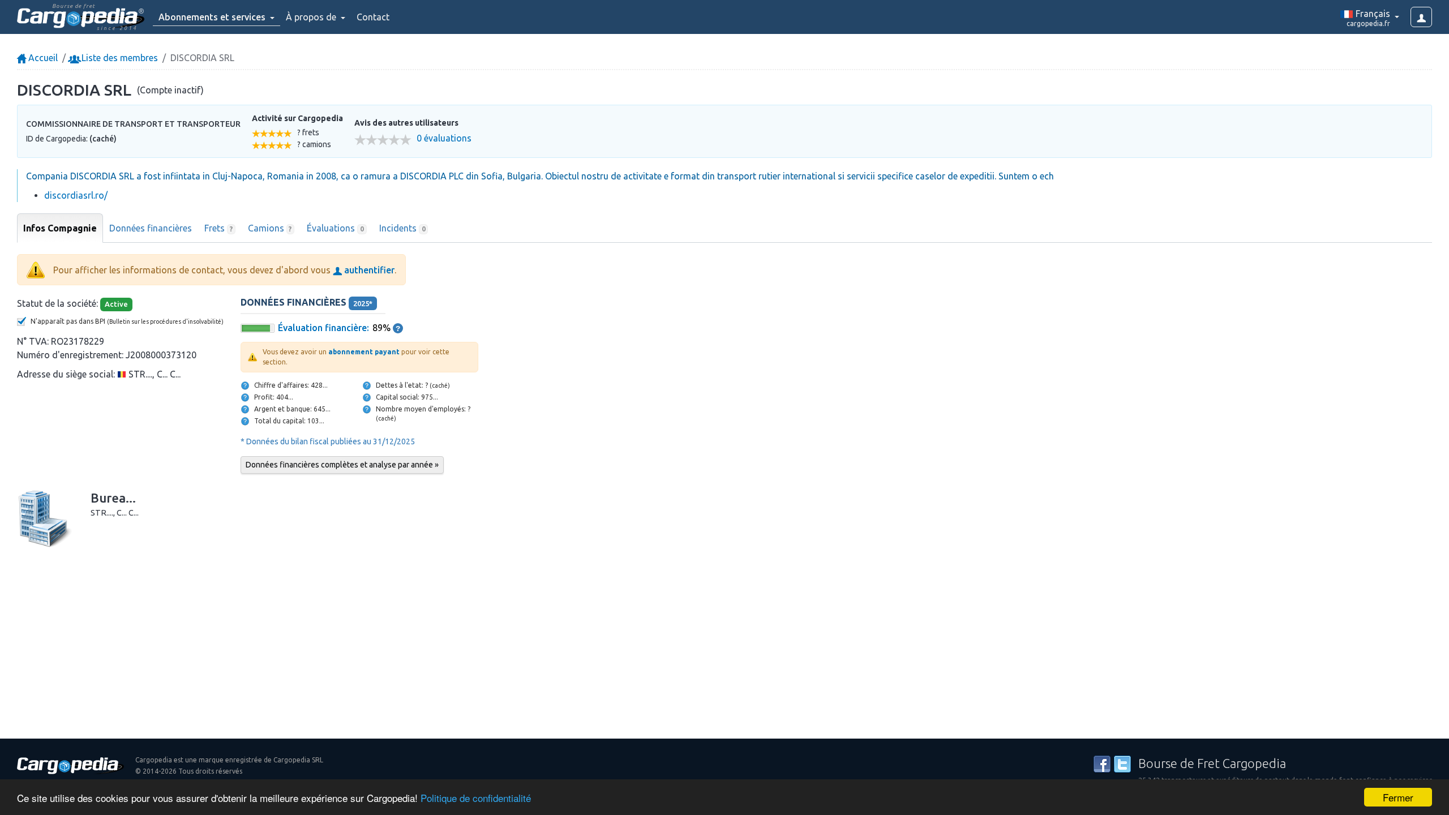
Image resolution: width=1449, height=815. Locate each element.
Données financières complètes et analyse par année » (342, 464)
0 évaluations (444, 138)
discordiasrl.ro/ (76, 195)
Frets (218, 228)
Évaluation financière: (323, 328)
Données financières (150, 228)
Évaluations (335, 228)
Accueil (42, 58)
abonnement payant (364, 351)
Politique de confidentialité (476, 798)
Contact (373, 17)
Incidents (402, 228)
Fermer (1398, 797)
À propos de (312, 17)
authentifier (368, 270)
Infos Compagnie (60, 228)
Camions (270, 228)
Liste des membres (118, 58)
